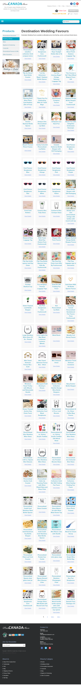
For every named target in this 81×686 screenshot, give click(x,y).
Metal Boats (56, 335)
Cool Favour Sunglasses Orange (42, 170)
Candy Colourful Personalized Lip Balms (42, 147)
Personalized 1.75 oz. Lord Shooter (56, 411)
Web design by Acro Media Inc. (9, 652)
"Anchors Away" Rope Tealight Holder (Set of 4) (56, 52)
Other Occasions (7, 54)
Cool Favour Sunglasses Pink (56, 170)
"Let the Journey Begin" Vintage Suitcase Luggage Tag (56, 77)
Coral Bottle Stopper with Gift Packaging (71, 191)
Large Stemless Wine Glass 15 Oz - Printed (28, 337)
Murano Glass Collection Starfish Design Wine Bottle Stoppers (56, 388)
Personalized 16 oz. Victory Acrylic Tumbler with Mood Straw (56, 436)
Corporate (5, 48)
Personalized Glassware (9, 35)
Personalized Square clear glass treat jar (27, 578)
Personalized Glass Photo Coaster (70, 508)
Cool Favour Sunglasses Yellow (56, 191)
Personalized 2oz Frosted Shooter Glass (56, 460)
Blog (63, 6)
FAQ (59, 6)
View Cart (62, 11)
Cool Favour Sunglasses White (42, 191)
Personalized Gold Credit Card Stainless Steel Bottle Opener (42, 534)
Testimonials (6, 664)
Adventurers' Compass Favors (56, 100)
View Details (27, 58)
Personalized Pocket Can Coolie (42, 557)
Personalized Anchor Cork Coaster (28, 481)
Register (76, 13)
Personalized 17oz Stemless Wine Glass (71, 434)
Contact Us (75, 6)
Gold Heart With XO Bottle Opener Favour (70, 286)
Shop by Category (46, 659)
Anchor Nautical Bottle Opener (28, 124)
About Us (68, 6)
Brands (43, 661)
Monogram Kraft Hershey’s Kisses (42, 386)
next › (52, 617)
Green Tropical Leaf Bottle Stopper (28, 308)
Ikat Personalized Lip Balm (56, 308)
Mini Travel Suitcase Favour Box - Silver (42, 362)
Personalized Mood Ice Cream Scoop (70, 531)
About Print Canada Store (9, 661)
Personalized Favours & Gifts (10, 51)
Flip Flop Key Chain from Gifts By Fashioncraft (56, 263)
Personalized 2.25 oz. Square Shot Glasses (28, 460)
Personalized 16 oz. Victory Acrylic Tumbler (42, 434)
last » (58, 617)
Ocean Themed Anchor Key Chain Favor (28, 411)
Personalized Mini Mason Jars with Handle (56, 531)
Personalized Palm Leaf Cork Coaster (28, 557)
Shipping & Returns (51, 6)
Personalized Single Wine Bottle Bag (70, 557)
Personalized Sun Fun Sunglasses (70, 578)
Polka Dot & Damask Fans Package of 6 (70, 601)
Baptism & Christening (9, 45)
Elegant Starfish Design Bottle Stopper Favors (70, 240)
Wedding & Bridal (7, 38)
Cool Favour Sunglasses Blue (28, 170)
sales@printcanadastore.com (47, 634)
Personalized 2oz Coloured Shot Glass (70, 460)
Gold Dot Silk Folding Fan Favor (56, 286)
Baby (4, 42)
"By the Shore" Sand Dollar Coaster (28, 75)
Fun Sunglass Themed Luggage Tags (42, 286)
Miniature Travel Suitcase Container (70, 362)
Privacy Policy (6, 673)
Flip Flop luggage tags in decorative (70, 263)
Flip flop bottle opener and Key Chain (28, 263)
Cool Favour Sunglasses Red (28, 191)
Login (71, 13)
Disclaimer (5, 675)
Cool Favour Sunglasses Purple (71, 170)
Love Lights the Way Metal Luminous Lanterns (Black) (42, 339)
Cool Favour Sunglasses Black (71, 147)
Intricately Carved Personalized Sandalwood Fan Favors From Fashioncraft (70, 312)
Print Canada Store (14, 650)
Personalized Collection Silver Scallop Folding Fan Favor (70, 483)
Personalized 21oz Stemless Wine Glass (42, 460)
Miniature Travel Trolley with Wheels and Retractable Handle (28, 388)
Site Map (5, 677)
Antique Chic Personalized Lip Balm (42, 124)
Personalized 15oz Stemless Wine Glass (28, 434)
